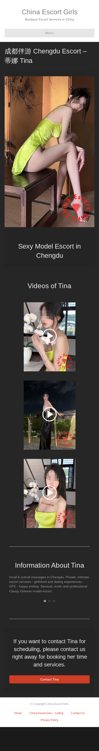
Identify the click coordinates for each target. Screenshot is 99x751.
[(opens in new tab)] (50, 336)
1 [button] (45, 601)
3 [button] (54, 601)
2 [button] (49, 601)
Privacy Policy (49, 720)
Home (18, 713)
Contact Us (78, 713)
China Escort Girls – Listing (46, 713)
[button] (16, 158)
